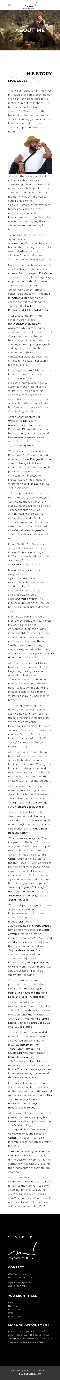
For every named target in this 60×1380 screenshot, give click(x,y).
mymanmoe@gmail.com (21, 1282)
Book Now (14, 1309)
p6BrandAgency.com (30, 1374)
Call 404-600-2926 (17, 1286)
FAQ (10, 1302)
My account (15, 1316)
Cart (11, 1313)
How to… (13, 1306)
